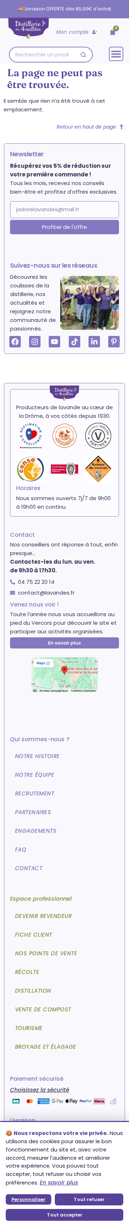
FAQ (21, 849)
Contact (29, 868)
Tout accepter (64, 1214)
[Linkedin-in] (94, 341)
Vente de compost (43, 1009)
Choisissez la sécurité (39, 1090)
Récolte (27, 972)
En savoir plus (59, 1182)
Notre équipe (34, 775)
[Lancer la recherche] (83, 55)
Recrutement (34, 793)
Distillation (33, 990)
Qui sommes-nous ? (40, 739)
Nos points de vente (46, 953)
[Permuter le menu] (116, 54)
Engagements (36, 831)
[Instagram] (34, 341)
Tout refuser (89, 1199)
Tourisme (29, 1028)
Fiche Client (33, 934)
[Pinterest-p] (114, 341)
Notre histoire (37, 756)
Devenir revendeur (43, 916)
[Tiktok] (74, 341)
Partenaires (33, 812)
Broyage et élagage (45, 1047)
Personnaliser (28, 1199)
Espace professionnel (41, 899)
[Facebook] (15, 341)
